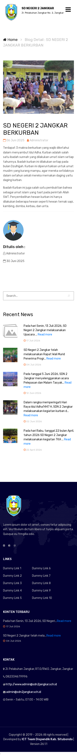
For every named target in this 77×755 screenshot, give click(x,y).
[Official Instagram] (15, 545)
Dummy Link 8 (41, 583)
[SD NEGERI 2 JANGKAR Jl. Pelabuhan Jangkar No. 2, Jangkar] (11, 12)
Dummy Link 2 (12, 576)
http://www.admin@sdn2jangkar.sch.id (31, 684)
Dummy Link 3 (12, 583)
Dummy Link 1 (12, 568)
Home (12, 39)
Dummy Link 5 (12, 598)
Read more (45, 334)
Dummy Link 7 (41, 576)
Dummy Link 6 (41, 568)
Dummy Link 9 (41, 590)
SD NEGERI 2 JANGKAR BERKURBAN (35, 129)
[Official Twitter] (4, 545)
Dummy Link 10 (42, 598)
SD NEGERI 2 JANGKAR (43, 10)
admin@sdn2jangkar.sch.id (23, 692)
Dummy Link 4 (12, 590)
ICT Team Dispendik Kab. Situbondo (47, 739)
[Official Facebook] (9, 545)
